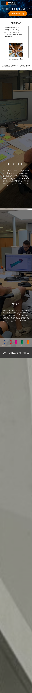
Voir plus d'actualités (16, 59)
